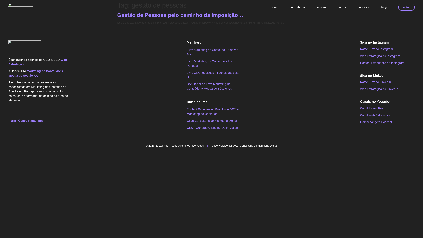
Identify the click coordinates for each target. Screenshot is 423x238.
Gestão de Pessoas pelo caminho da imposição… (180, 15)
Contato (406, 7)
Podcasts (363, 7)
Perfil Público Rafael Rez (25, 120)
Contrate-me (298, 7)
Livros (342, 7)
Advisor (322, 7)
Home (274, 7)
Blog (384, 7)
